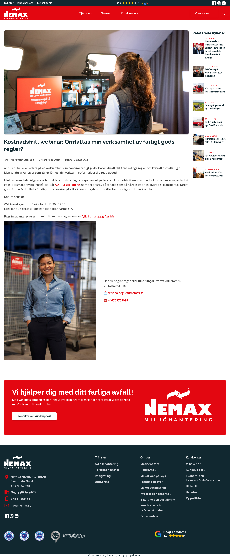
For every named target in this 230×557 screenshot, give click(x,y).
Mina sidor (193, 464)
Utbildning (29, 159)
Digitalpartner (135, 555)
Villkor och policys (153, 476)
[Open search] (223, 13)
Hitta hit (191, 486)
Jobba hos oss (25, 2)
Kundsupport (44, 2)
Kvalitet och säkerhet (155, 493)
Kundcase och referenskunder (151, 508)
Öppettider (194, 498)
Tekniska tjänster (107, 469)
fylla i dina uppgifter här (98, 216)
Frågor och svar (151, 481)
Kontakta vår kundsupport (34, 416)
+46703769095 (118, 300)
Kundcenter (193, 457)
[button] (132, 3)
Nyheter (9, 2)
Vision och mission (153, 487)
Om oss (145, 457)
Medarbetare (150, 464)
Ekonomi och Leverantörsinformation (203, 478)
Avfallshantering (106, 464)
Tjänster (100, 457)
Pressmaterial (150, 516)
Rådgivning (103, 476)
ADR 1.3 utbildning (67, 185)
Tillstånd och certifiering (157, 499)
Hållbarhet (148, 469)
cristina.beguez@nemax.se (125, 293)
